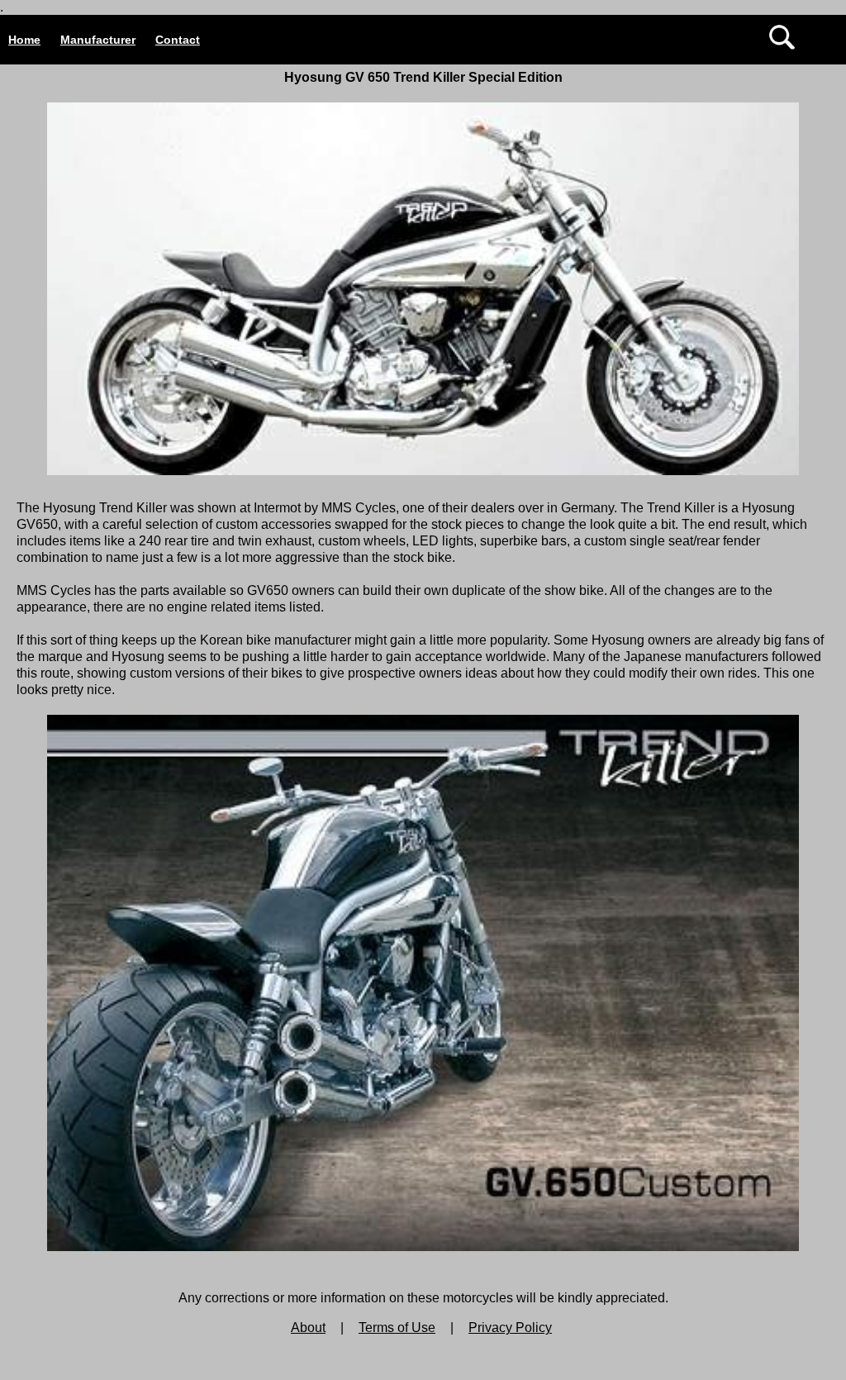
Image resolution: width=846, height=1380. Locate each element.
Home (24, 39)
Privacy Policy (510, 1328)
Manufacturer (97, 39)
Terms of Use (397, 1328)
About (308, 1328)
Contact (177, 39)
